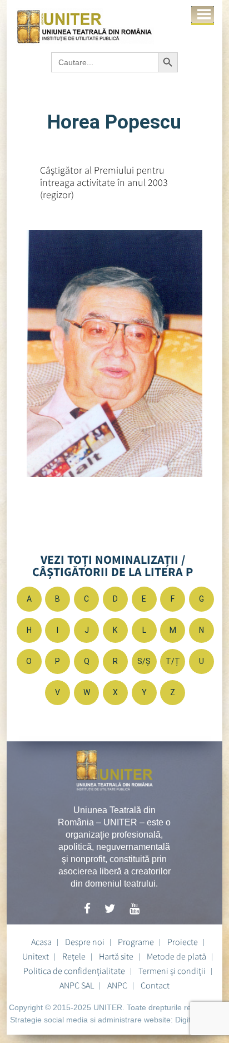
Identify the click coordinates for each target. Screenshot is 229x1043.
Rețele (74, 956)
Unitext (35, 956)
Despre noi (84, 941)
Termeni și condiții (172, 970)
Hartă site (116, 956)
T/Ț (173, 661)
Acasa (41, 941)
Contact (155, 985)
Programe (136, 941)
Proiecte (182, 941)
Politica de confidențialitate (74, 970)
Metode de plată (176, 956)
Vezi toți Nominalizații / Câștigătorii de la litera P (112, 565)
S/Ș (144, 661)
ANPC (117, 985)
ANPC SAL (76, 985)
